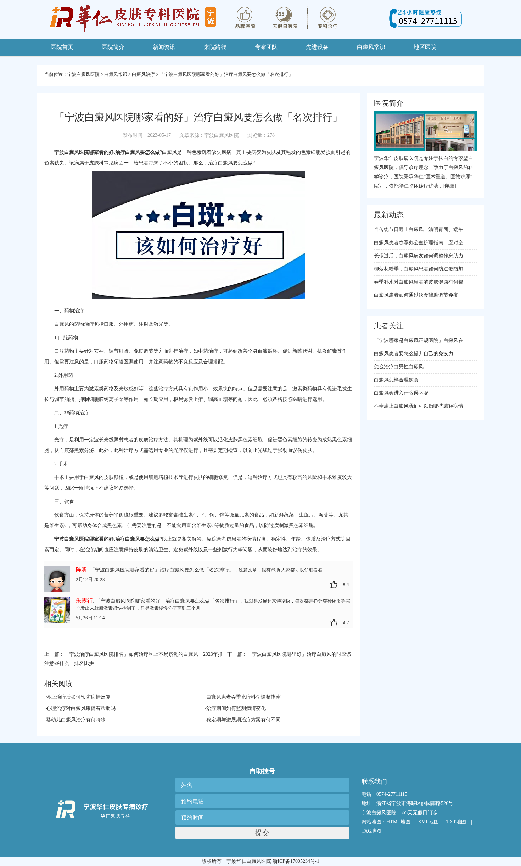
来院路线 (215, 47)
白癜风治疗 (143, 74)
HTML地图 (398, 822)
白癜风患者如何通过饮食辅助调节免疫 (416, 295)
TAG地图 (371, 831)
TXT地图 (456, 822)
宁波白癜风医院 (83, 74)
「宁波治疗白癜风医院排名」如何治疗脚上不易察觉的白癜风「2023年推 (143, 654)
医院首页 (62, 47)
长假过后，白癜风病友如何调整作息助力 (418, 255)
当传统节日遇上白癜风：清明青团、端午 (418, 229)
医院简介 (113, 47)
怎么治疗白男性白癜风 (399, 366)
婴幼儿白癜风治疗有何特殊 (76, 719)
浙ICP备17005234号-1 (296, 861)
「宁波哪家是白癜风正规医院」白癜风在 (418, 340)
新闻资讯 (164, 47)
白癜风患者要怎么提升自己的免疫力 (413, 353)
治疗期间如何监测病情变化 (236, 708)
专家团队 (266, 47)
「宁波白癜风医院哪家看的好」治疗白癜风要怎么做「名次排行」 (226, 74)
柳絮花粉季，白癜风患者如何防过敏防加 (418, 269)
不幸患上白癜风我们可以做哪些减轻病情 (418, 406)
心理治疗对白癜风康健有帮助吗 (81, 708)
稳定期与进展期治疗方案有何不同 (243, 719)
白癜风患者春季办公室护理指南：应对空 (418, 242)
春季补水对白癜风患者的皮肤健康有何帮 (418, 282)
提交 (262, 833)
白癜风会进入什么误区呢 (401, 393)
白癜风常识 (115, 74)
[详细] (449, 186)
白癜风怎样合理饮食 (396, 379)
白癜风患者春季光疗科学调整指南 (243, 697)
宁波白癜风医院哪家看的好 (84, 539)
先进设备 (317, 47)
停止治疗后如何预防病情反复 (78, 697)
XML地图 (428, 822)
